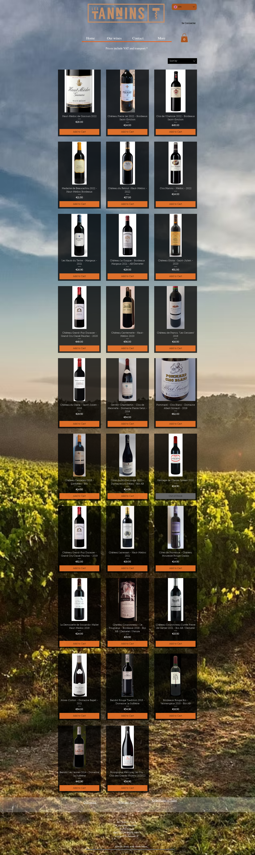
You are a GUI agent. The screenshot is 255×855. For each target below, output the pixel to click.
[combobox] (182, 61)
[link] (184, 37)
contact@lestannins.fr (126, 836)
